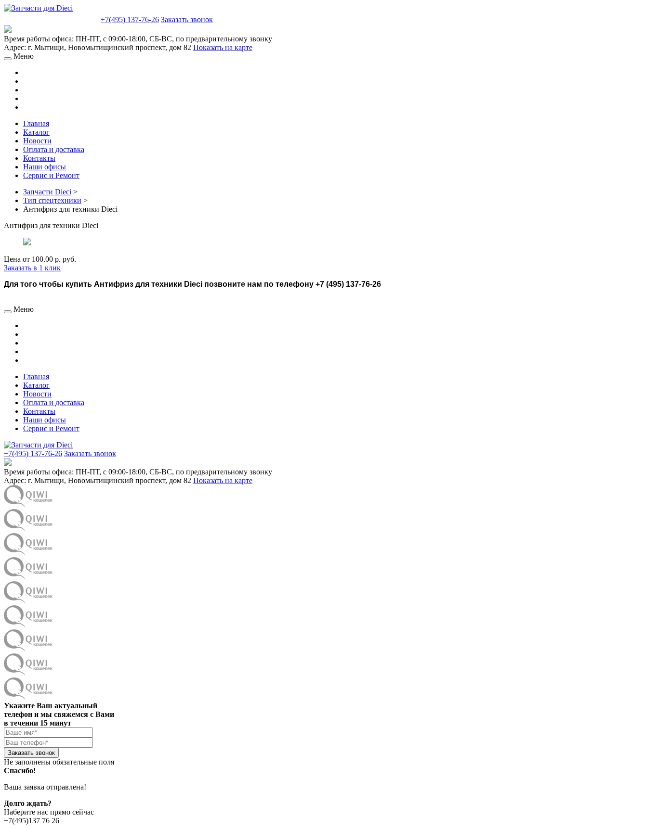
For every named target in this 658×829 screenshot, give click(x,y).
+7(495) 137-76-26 (130, 19)
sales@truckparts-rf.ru (51, 19)
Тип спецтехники (52, 200)
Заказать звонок (187, 19)
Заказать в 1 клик (32, 268)
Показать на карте (222, 47)
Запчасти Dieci (47, 192)
